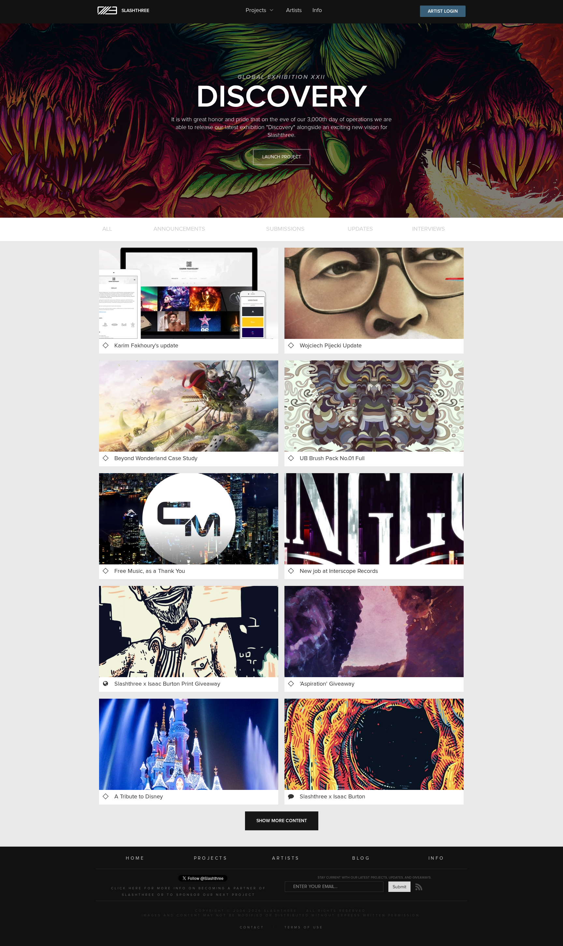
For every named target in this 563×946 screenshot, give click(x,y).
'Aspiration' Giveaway (327, 684)
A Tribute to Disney (138, 797)
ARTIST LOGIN (443, 11)
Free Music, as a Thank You (149, 571)
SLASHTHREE (135, 10)
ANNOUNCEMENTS (179, 229)
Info (317, 10)
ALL (107, 229)
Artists (294, 10)
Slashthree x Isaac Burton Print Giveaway (167, 684)
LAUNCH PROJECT (281, 157)
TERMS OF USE (303, 927)
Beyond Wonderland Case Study (155, 458)
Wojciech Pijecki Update (331, 346)
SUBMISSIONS (285, 229)
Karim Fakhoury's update (146, 346)
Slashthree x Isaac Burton (332, 797)
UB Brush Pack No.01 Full (332, 458)
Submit (399, 887)
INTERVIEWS (428, 229)
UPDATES (360, 229)
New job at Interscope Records (339, 571)
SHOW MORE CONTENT (281, 821)
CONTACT (252, 927)
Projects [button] (257, 10)
